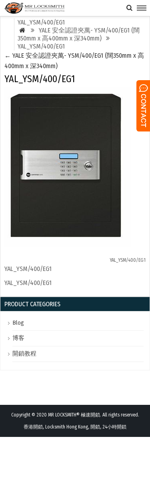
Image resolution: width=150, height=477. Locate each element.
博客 (18, 338)
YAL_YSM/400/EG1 (128, 260)
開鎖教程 (24, 353)
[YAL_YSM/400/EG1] (67, 245)
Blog (18, 322)
